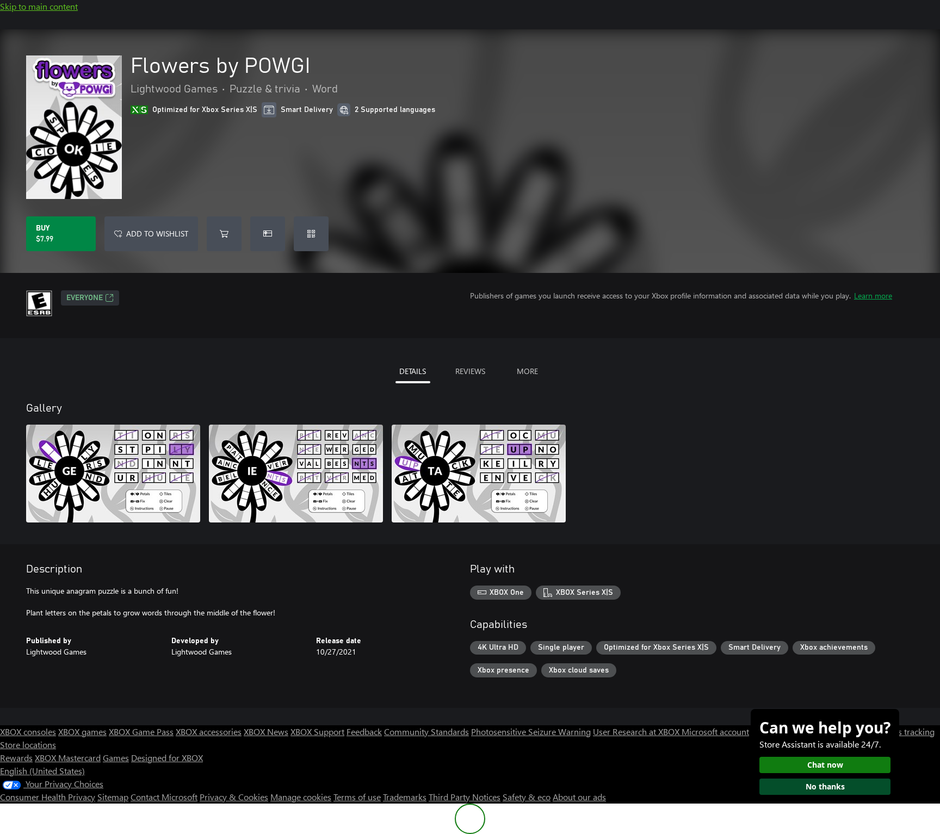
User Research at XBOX (637, 731)
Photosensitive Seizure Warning (531, 731)
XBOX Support (317, 731)
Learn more (873, 295)
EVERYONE (84, 298)
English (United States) (42, 770)
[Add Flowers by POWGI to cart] (224, 233)
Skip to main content (39, 6)
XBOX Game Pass (141, 731)
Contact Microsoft (164, 796)
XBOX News (266, 731)
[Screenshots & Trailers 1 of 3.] (113, 473)
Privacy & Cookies (234, 796)
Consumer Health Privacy (47, 796)
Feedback (364, 731)
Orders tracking (905, 731)
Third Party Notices (464, 796)
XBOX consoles (28, 731)
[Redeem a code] (311, 233)
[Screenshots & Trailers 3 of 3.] (479, 473)
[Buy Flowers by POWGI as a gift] (267, 233)
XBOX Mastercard (68, 757)
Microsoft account (715, 731)
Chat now (825, 765)
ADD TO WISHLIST (157, 233)
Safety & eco (527, 796)
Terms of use (357, 796)
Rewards (16, 757)
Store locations (28, 744)
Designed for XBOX (167, 757)
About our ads (579, 796)
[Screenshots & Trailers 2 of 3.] (296, 473)
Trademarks (404, 796)
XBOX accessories (209, 731)
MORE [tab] (527, 371)
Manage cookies (300, 796)
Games (116, 757)
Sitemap (112, 796)
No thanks (825, 786)
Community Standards (426, 731)
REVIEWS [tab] (470, 371)
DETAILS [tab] (412, 371)
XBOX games (82, 731)
